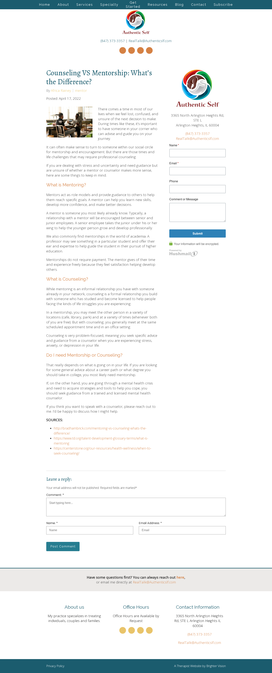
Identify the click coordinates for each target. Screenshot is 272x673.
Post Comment (63, 546)
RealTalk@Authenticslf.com (150, 40)
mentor (81, 90)
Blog (179, 4)
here (180, 577)
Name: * (52, 523)
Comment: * (55, 495)
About (63, 4)
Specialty (109, 4)
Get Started (133, 5)
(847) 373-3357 (112, 40)
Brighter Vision (216, 666)
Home (44, 4)
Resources (158, 4)
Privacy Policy (55, 666)
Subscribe (223, 4)
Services (84, 4)
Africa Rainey (61, 90)
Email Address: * (150, 523)
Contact (198, 4)
